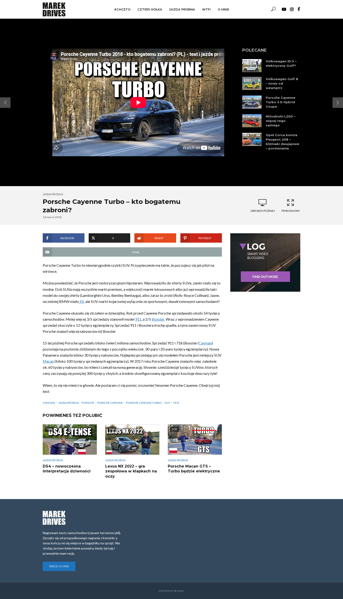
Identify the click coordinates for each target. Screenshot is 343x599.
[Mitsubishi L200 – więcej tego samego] (252, 120)
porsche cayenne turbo (144, 402)
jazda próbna (68, 402)
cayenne (49, 402)
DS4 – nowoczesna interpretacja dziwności (67, 469)
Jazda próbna (182, 9)
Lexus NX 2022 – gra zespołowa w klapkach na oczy (131, 471)
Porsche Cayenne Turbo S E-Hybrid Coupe (280, 102)
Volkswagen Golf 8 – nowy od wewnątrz (282, 83)
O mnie (223, 9)
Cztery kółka (149, 9)
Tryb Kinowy (290, 211)
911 (138, 319)
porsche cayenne (110, 402)
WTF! (206, 9)
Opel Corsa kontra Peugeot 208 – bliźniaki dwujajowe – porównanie (282, 141)
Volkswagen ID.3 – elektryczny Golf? (281, 63)
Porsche (88, 402)
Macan (48, 361)
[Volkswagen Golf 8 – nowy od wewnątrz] (252, 83)
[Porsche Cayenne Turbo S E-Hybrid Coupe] (252, 102)
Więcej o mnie (59, 566)
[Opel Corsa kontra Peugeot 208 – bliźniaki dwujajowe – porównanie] (252, 139)
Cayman (205, 343)
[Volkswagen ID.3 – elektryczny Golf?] (252, 65)
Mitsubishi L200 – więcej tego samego (280, 120)
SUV (167, 402)
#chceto (122, 9)
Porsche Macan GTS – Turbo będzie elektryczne (194, 469)
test (176, 402)
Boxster (158, 319)
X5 (81, 301)
